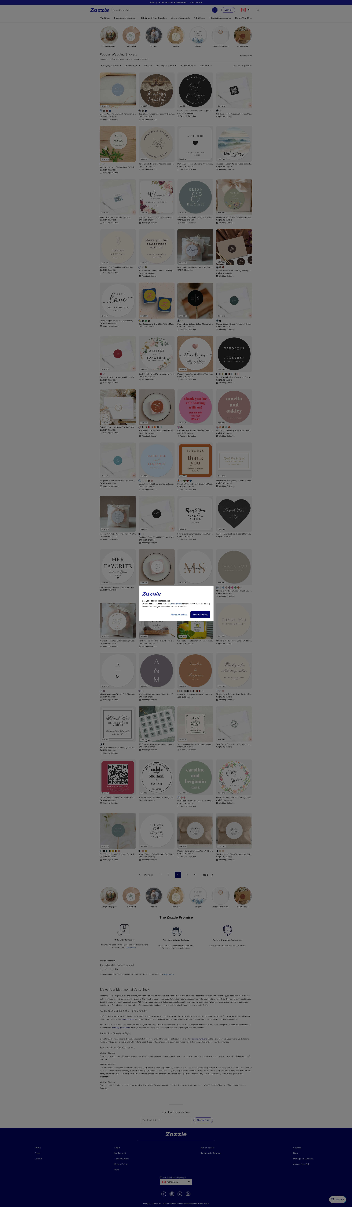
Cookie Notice (176, 604)
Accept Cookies (200, 614)
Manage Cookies (179, 614)
